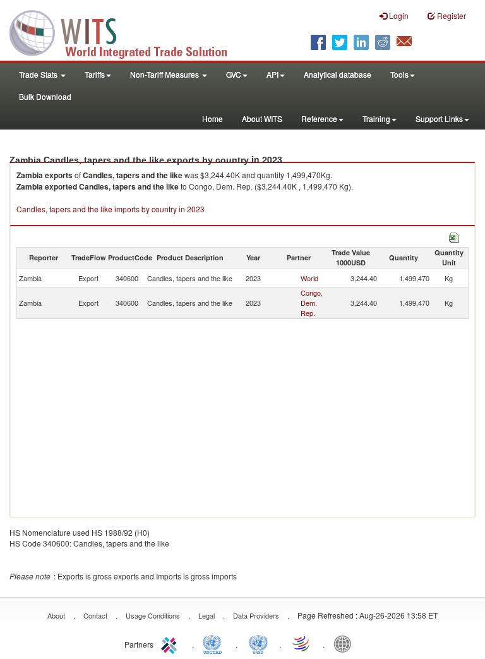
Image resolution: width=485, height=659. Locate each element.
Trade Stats (39, 74)
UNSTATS (258, 643)
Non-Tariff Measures (165, 74)
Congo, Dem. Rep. (312, 302)
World (309, 278)
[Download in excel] (454, 236)
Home (212, 118)
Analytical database (337, 74)
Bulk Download (45, 96)
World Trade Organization (301, 643)
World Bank (345, 643)
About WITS (262, 118)
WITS (126, 31)
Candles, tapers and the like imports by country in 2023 (110, 208)
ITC (171, 643)
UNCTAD (214, 643)
